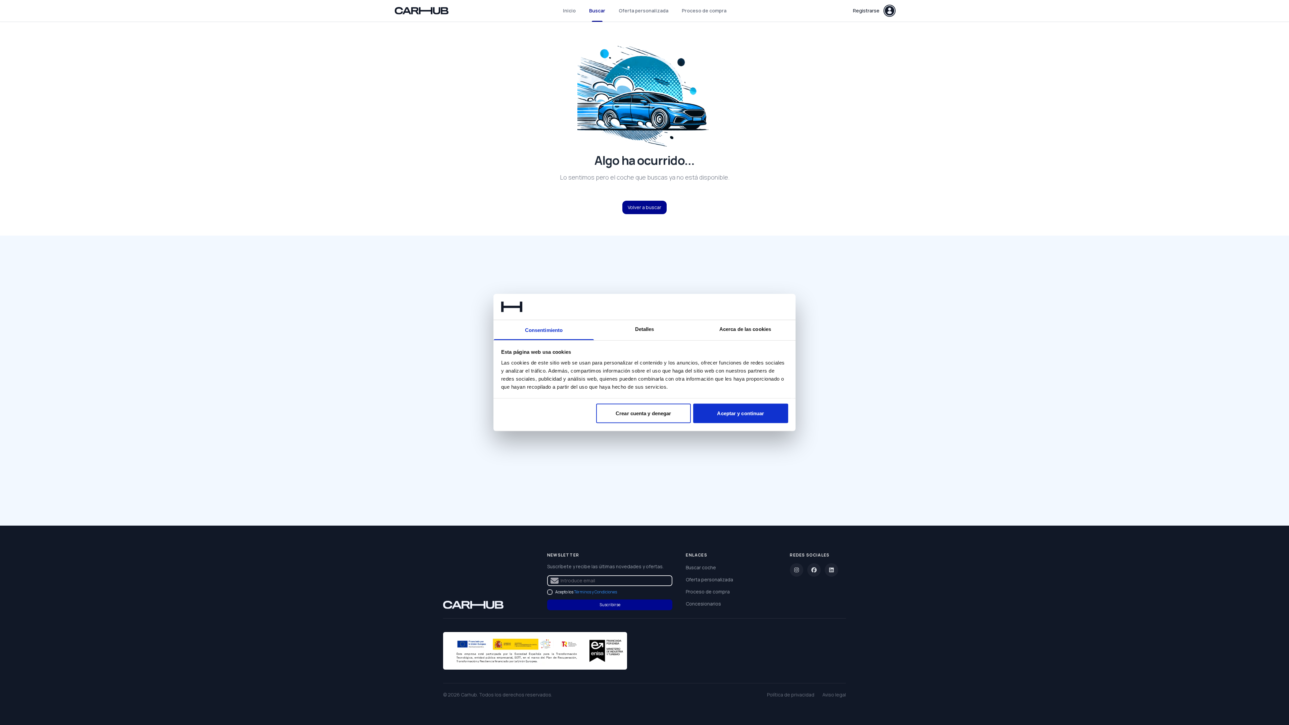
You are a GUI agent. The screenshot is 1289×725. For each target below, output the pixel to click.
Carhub (469, 694)
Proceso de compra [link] (708, 591)
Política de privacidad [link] (790, 694)
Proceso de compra (704, 10)
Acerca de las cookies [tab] (745, 329)
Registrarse (866, 10)
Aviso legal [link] (834, 694)
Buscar (597, 10)
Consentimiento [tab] (544, 330)
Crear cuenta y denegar (643, 413)
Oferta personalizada (643, 10)
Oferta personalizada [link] (709, 579)
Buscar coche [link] (701, 567)
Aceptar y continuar (740, 413)
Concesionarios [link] (703, 603)
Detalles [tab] (644, 329)
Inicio (569, 10)
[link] (473, 605)
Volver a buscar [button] (644, 207)
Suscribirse (610, 605)
